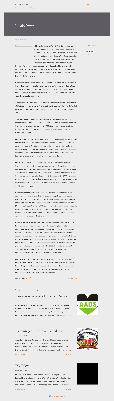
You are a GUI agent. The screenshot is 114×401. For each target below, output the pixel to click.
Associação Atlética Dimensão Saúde (41, 296)
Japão (87, 54)
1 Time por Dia (22, 4)
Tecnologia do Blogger (58, 396)
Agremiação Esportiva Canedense (39, 330)
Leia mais (68, 320)
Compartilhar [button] (91, 45)
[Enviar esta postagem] (31, 278)
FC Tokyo (22, 365)
